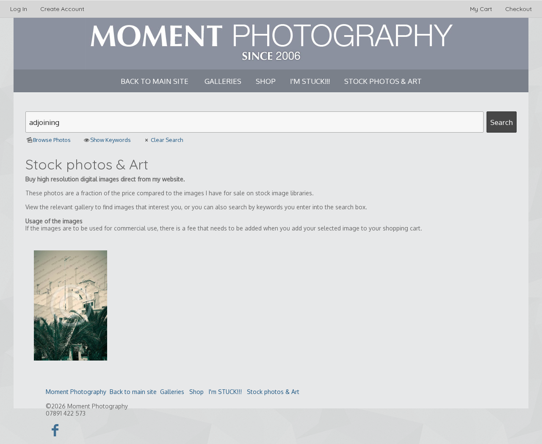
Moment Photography (76, 391)
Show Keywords (110, 139)
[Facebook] (55, 429)
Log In (18, 9)
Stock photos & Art (383, 81)
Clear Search (167, 139)
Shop (266, 81)
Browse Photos (52, 139)
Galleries (223, 81)
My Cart (482, 9)
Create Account (62, 9)
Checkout (518, 9)
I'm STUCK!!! (310, 81)
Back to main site (154, 81)
